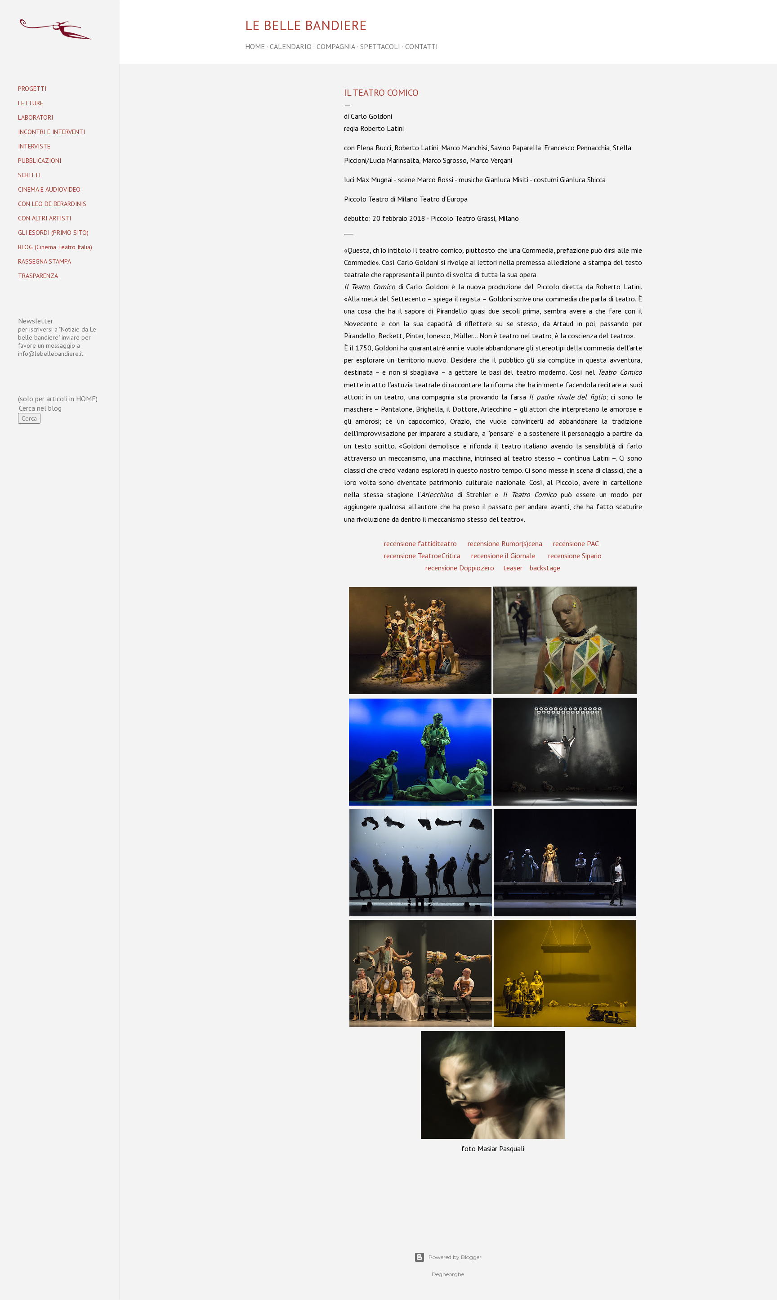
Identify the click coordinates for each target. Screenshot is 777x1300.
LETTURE (30, 103)
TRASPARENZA (38, 276)
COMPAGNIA (336, 46)
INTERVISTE (34, 146)
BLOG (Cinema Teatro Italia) (55, 247)
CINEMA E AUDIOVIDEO (49, 189)
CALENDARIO (291, 46)
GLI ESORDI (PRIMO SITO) (53, 233)
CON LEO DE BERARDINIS (52, 204)
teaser (512, 567)
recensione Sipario (575, 555)
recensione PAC (575, 543)
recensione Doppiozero (459, 567)
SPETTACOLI (380, 46)
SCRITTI (29, 175)
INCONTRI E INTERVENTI (51, 132)
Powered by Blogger (455, 1257)
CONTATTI (421, 46)
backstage (545, 567)
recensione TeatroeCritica (422, 555)
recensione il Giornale (503, 555)
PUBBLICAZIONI (39, 161)
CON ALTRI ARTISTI (44, 218)
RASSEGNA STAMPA (44, 261)
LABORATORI (35, 117)
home (255, 46)
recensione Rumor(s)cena (505, 543)
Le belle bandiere (306, 25)
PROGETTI (32, 89)
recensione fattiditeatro (420, 543)
